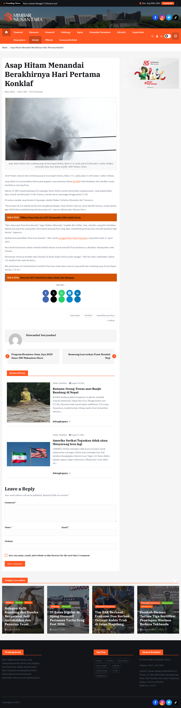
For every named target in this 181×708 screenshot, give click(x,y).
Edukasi (9, 603)
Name (8, 527)
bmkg (110, 660)
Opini (80, 32)
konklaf (76, 181)
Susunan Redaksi (68, 39)
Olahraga (65, 32)
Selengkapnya (61, 421)
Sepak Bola (138, 32)
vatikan (112, 320)
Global (35, 39)
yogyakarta (101, 675)
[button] (173, 581)
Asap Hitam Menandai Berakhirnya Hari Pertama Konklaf (37, 47)
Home (5, 47)
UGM (116, 670)
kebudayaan (146, 607)
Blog (7, 91)
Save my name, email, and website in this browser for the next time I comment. (49, 555)
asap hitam (75, 315)
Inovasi (19, 603)
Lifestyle (121, 32)
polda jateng (102, 670)
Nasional (18, 32)
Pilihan (28, 603)
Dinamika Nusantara (100, 32)
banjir (99, 660)
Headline (63, 383)
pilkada (116, 665)
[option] (23, 610)
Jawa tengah (102, 665)
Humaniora (19, 39)
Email (65, 527)
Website (9, 541)
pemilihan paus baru (106, 315)
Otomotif (49, 32)
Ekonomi (34, 32)
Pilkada (49, 39)
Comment (10, 502)
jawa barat (123, 660)
